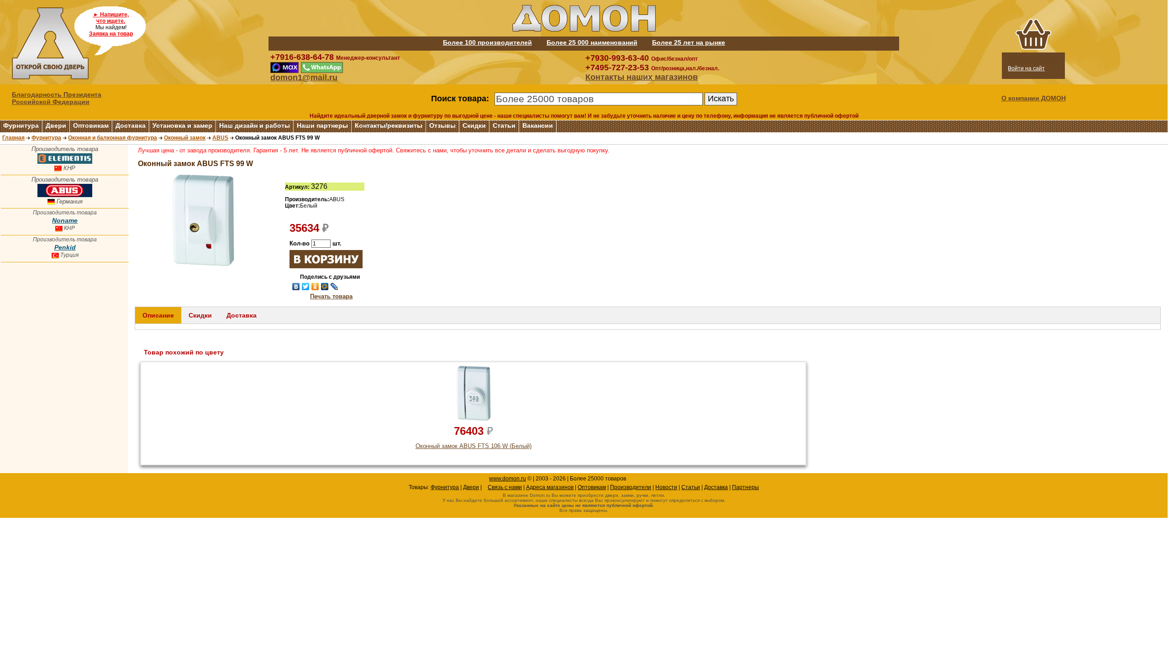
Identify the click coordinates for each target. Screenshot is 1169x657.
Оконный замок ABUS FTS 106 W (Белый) (474, 446)
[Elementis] (64, 161)
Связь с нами (505, 487)
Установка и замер (182, 125)
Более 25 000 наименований (592, 42)
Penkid (65, 247)
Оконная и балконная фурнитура (112, 138)
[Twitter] (306, 286)
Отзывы (442, 125)
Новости (666, 487)
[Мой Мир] (325, 286)
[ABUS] (64, 195)
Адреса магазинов (550, 487)
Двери (56, 125)
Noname (65, 220)
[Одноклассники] (315, 286)
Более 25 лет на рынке (688, 42)
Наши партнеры (322, 125)
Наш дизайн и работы (254, 125)
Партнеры (745, 487)
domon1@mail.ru (303, 77)
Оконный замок (184, 138)
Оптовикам (91, 125)
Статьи (504, 125)
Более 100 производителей (487, 42)
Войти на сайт (1026, 68)
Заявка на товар (111, 34)
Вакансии (537, 125)
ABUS (220, 138)
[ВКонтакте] (296, 286)
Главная (13, 138)
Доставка (131, 125)
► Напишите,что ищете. (111, 17)
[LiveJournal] (334, 286)
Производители (630, 487)
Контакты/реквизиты (388, 125)
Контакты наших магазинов (641, 77)
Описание (158, 315)
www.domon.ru (507, 478)
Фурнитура (21, 125)
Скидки (474, 125)
